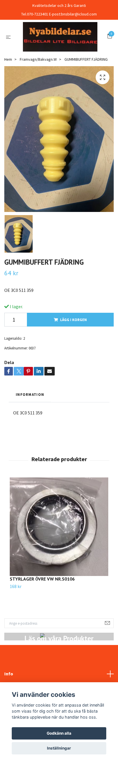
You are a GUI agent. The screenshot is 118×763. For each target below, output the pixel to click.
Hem (8, 87)
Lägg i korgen (73, 347)
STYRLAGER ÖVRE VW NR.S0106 (42, 607)
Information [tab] (30, 422)
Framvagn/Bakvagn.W (38, 87)
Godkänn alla (59, 733)
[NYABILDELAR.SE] (59, 50)
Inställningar (59, 748)
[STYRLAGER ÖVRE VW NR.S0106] (59, 555)
